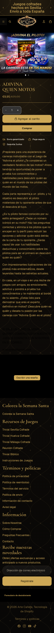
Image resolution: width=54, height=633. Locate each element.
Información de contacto (17, 501)
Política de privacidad (15, 476)
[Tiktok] (35, 626)
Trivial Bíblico (10, 454)
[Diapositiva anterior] (3, 7)
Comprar (27, 128)
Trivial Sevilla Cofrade (15, 429)
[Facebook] (19, 626)
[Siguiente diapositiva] (50, 7)
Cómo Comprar (11, 529)
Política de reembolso (15, 482)
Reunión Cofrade (12, 448)
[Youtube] (30, 626)
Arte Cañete (25, 607)
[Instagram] (24, 626)
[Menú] (3, 21)
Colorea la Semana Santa (18, 414)
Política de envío (12, 494)
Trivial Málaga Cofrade (16, 442)
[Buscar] (10, 21)
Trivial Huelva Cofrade (16, 435)
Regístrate (27, 581)
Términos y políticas (27, 619)
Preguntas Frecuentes (15, 535)
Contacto (8, 541)
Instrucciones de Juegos (17, 460)
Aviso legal (9, 507)
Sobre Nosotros (11, 523)
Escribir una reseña (27, 377)
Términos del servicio (15, 488)
